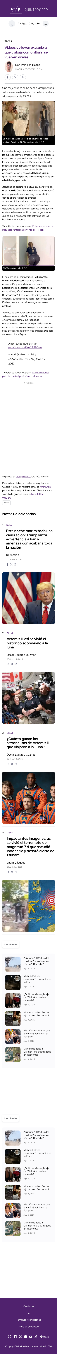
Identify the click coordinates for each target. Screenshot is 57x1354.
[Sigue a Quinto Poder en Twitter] (20, 1336)
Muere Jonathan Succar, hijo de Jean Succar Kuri (37, 1014)
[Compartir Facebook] (8, 77)
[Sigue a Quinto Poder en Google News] (44, 1336)
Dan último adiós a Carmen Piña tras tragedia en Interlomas (37, 1051)
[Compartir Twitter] (15, 77)
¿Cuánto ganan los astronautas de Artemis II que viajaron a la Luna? (28, 742)
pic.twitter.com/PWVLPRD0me (25, 347)
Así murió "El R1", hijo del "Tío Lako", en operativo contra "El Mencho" (36, 961)
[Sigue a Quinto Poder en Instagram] (25, 1336)
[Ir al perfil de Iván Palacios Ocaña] (9, 66)
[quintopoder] (28, 9)
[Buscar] (12, 23)
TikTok (6, 502)
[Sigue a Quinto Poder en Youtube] (30, 1336)
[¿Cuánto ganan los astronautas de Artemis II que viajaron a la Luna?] (28, 798)
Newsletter (37, 494)
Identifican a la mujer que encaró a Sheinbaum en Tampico (37, 1033)
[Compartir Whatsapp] (23, 77)
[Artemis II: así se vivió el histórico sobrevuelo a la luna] (28, 698)
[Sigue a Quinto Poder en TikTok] (35, 1336)
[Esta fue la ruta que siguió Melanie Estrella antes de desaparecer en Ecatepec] (13, 982)
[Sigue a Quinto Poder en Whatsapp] (10, 1336)
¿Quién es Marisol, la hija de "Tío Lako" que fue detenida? (36, 997)
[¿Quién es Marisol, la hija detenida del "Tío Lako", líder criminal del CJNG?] (13, 1000)
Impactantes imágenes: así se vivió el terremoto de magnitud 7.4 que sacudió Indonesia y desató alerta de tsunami (30, 846)
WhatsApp (45, 486)
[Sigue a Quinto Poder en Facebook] (15, 1336)
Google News (23, 476)
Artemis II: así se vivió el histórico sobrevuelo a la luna (27, 643)
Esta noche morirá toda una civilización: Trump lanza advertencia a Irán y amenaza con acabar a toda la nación (29, 539)
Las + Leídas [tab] (10, 944)
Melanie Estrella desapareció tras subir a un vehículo (37, 979)
